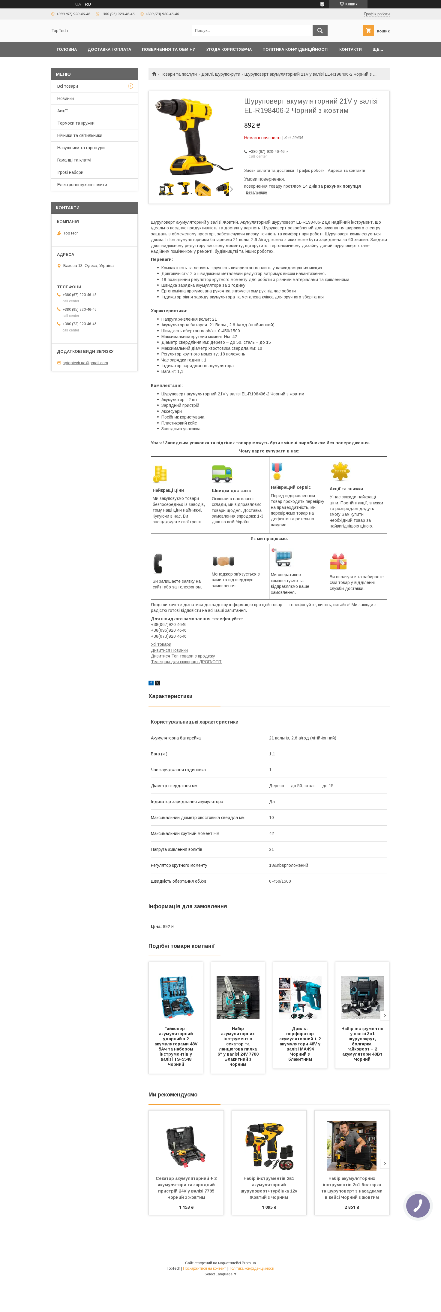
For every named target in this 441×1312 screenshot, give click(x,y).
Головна (67, 49)
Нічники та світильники (79, 135)
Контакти (350, 49)
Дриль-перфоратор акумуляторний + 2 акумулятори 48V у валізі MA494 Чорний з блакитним (300, 1044)
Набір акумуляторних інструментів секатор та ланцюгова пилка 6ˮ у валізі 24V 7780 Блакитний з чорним (239, 1046)
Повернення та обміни (169, 49)
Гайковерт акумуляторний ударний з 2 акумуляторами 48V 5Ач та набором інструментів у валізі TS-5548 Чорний (176, 1046)
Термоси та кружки (75, 123)
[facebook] (151, 684)
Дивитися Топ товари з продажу (183, 656)
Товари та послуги (178, 74)
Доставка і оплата (109, 49)
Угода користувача (229, 49)
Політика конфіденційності (295, 49)
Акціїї (62, 110)
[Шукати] (320, 30)
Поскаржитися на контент (204, 1268)
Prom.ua (249, 1263)
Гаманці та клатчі (74, 160)
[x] (157, 684)
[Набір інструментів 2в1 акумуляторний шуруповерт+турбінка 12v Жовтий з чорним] (269, 1141)
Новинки (65, 98)
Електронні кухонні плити (82, 184)
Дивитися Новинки (169, 650)
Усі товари (161, 644)
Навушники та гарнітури (81, 147)
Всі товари (67, 86)
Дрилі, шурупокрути (220, 74)
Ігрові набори (70, 172)
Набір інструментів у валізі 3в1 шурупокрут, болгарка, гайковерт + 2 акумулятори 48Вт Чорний (363, 1044)
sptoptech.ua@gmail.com (85, 363)
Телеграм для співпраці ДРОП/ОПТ (186, 661)
